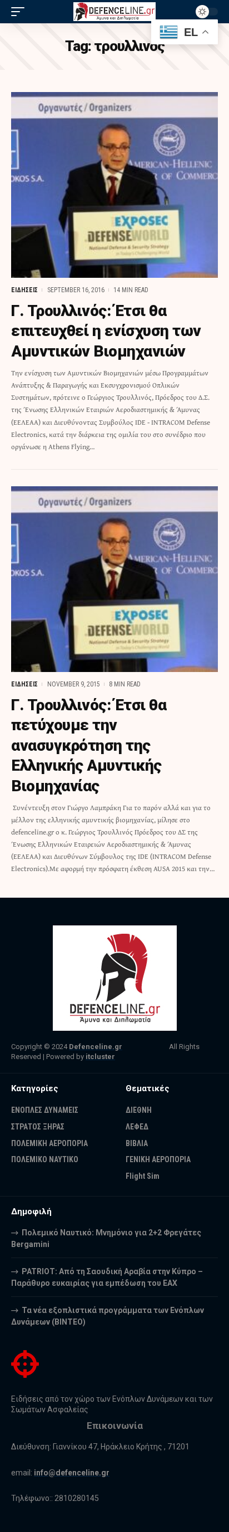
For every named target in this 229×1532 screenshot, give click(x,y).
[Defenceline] (114, 12)
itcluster (100, 1056)
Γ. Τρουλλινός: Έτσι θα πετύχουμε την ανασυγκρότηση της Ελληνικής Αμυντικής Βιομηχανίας (88, 745)
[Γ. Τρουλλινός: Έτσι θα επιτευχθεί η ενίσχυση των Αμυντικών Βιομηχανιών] (114, 185)
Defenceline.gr (95, 1046)
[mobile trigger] (20, 11)
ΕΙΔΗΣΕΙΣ (24, 290)
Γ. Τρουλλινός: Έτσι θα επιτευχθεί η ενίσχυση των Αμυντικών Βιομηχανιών (106, 331)
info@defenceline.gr (71, 1472)
